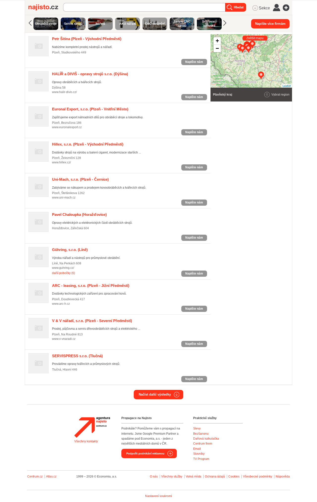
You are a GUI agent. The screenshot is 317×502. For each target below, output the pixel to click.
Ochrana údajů (215, 476)
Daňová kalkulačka (206, 438)
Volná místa (193, 476)
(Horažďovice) (79, 214)
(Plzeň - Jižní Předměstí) (90, 285)
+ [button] (217, 41)
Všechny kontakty (86, 441)
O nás (154, 476)
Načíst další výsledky (155, 394)
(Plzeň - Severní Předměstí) (92, 321)
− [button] (217, 48)
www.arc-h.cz (61, 303)
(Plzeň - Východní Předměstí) (86, 39)
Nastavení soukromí (158, 496)
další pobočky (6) (63, 273)
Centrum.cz (35, 476)
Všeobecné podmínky (257, 476)
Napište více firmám (270, 23)
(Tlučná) (77, 356)
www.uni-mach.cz (64, 197)
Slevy (197, 428)
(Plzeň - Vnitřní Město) (90, 109)
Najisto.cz (45, 7)
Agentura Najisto (92, 427)
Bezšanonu (201, 433)
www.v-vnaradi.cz (64, 339)
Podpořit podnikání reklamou (145, 453)
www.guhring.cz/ (63, 268)
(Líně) (70, 250)
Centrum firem (202, 443)
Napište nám (194, 62)
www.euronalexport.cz (67, 127)
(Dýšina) (90, 74)
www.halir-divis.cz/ (64, 92)
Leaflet (287, 86)
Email (197, 449)
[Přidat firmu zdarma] (287, 7)
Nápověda (283, 476)
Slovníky (199, 453)
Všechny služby (172, 476)
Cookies (233, 476)
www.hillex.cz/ (61, 162)
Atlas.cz (51, 476)
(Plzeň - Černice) (80, 179)
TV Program (201, 459)
